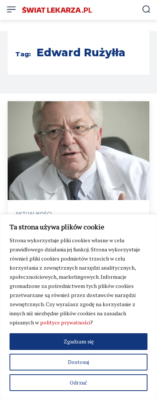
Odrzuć (78, 382)
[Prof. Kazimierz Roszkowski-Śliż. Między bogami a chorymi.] (78, 150)
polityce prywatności (65, 322)
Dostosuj (78, 362)
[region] (78, 306)
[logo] (57, 9)
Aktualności (33, 213)
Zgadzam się (79, 341)
